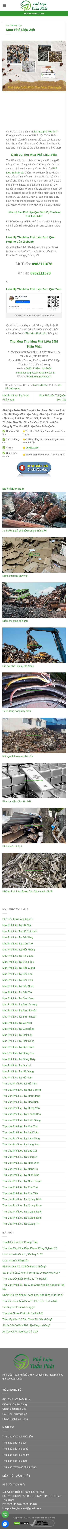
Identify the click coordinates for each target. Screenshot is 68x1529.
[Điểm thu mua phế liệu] (34, 600)
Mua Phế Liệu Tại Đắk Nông (18, 1041)
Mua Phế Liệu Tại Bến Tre (17, 992)
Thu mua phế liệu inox (14, 1461)
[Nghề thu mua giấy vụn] (34, 555)
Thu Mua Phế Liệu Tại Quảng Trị (20, 1223)
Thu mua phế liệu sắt (14, 1442)
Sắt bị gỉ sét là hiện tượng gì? (18, 1307)
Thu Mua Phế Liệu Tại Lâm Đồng (21, 1138)
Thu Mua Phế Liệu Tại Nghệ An (20, 1169)
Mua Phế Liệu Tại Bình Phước (19, 1010)
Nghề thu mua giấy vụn (15, 575)
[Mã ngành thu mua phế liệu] (34, 735)
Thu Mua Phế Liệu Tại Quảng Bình (21, 1199)
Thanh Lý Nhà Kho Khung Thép (20, 1242)
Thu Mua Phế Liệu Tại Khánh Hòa (21, 1114)
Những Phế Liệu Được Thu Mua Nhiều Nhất (27, 891)
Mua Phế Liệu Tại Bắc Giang (18, 968)
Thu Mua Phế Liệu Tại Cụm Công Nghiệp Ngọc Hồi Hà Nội (33, 1287)
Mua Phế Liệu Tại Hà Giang (18, 1071)
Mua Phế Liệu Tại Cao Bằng (18, 1028)
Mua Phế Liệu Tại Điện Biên (18, 1047)
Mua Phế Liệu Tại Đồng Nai (18, 1053)
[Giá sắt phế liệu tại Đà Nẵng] (34, 645)
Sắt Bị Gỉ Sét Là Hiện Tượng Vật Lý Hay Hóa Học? (31, 1272)
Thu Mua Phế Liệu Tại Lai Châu (20, 1132)
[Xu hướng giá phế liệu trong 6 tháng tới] (34, 510)
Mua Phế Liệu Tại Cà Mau (17, 1022)
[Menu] (4, 5)
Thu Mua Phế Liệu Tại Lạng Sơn (20, 1144)
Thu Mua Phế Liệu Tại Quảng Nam (22, 1205)
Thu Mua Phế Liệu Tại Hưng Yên (21, 1108)
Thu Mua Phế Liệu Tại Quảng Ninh (22, 1217)
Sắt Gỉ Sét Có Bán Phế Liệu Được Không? (26, 1325)
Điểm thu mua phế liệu (15, 621)
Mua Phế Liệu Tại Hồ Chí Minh (19, 931)
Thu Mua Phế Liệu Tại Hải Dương (21, 1089)
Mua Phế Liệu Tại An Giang (17, 955)
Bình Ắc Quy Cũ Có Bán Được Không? (24, 1266)
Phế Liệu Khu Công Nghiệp (17, 919)
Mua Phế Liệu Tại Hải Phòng (18, 949)
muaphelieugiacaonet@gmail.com (35, 372)
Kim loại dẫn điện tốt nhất (16, 801)
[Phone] (5, 1514)
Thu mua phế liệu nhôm (15, 1455)
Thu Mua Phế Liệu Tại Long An (19, 1157)
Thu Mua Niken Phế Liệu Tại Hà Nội (22, 1313)
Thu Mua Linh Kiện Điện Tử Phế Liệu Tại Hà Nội (29, 1301)
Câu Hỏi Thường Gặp (14, 1414)
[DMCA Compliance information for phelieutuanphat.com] (42, 1523)
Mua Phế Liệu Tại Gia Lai (16, 1065)
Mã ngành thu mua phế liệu (17, 756)
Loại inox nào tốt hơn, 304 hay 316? (22, 1254)
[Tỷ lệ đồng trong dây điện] (34, 690)
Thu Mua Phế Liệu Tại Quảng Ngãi (22, 1211)
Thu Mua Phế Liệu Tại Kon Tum (20, 1126)
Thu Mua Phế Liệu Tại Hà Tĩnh (19, 1083)
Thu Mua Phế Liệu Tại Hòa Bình (20, 1102)
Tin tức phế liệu (14, 26)
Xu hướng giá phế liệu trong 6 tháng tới (24, 530)
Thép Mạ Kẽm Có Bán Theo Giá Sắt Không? (27, 1319)
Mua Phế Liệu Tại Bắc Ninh (17, 986)
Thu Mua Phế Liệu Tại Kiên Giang (21, 1120)
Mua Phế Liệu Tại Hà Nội (16, 925)
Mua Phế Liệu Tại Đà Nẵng (17, 937)
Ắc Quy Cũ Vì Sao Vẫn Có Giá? (20, 1331)
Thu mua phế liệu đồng (15, 1448)
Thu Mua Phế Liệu (36, 333)
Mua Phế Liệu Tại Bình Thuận (19, 1016)
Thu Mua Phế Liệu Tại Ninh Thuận (21, 1181)
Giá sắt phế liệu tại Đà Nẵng (18, 666)
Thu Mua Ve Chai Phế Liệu (17, 1436)
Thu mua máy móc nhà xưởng (19, 1467)
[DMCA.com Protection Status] (21, 1523)
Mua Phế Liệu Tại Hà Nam (17, 1077)
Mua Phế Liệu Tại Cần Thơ (17, 943)
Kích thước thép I (12, 846)
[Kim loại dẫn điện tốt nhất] (34, 780)
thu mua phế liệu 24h (45, 131)
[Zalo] (5, 1523)
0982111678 (42, 264)
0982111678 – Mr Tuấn (39, 368)
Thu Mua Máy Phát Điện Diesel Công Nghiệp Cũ (29, 1248)
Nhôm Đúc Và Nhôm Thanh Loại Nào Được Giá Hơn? (32, 1295)
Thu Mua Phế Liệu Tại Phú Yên (20, 1193)
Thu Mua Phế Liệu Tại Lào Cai (19, 1150)
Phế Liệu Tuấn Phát (13, 1484)
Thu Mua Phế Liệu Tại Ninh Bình (20, 1175)
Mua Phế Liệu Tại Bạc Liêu (17, 980)
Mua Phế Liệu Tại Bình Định (18, 998)
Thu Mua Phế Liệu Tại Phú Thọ (20, 1187)
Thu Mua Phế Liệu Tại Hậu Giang (21, 1096)
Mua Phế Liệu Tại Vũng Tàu (18, 962)
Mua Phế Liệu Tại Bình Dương (19, 1004)
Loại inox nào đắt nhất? (15, 1260)
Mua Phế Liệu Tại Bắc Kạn (17, 974)
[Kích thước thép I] (34, 825)
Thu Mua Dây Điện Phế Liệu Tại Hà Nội (24, 1278)
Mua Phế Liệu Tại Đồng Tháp (19, 1059)
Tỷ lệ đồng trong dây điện (16, 711)
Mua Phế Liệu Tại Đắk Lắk (17, 1035)
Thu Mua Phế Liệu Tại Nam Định (20, 1163)
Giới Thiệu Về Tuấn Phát (16, 1399)
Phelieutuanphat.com (39, 376)
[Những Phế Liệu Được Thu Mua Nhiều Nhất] (34, 870)
